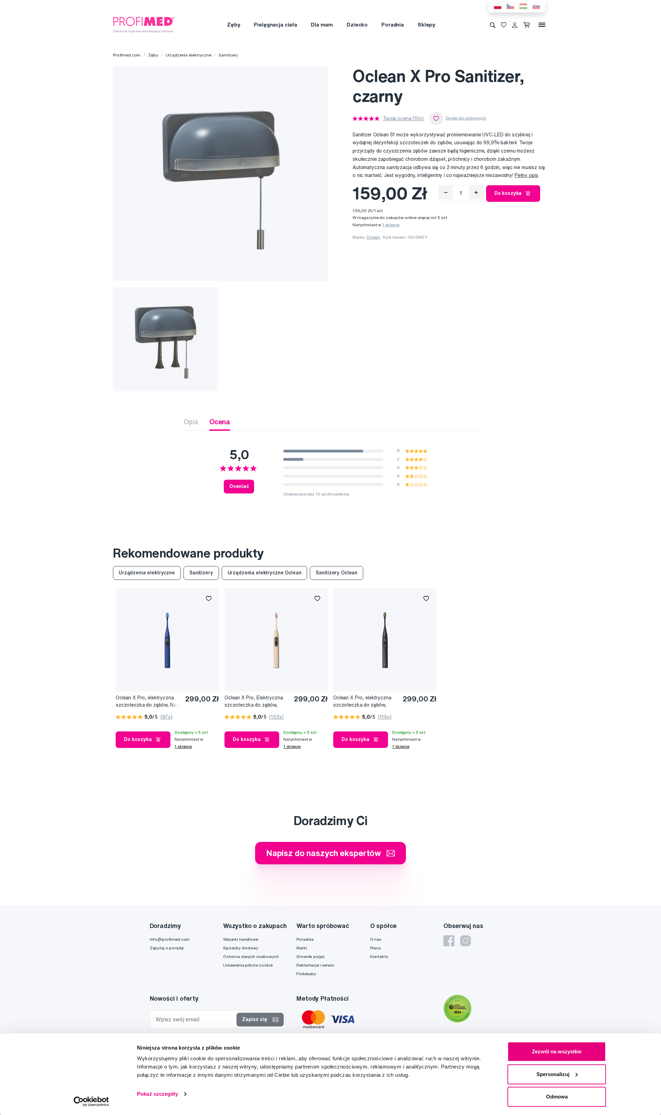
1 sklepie (390, 224)
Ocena (219, 421)
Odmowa (557, 1097)
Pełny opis (526, 175)
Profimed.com (126, 55)
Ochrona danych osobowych (251, 956)
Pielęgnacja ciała (275, 24)
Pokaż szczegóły (157, 1094)
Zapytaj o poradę (166, 948)
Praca (375, 948)
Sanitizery (228, 55)
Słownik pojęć (310, 956)
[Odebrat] (446, 192)
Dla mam (322, 24)
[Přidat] (476, 192)
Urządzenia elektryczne (188, 55)
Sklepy (426, 24)
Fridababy (306, 973)
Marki (301, 948)
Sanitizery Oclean (336, 572)
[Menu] (542, 25)
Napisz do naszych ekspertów (323, 853)
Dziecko (357, 24)
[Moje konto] (515, 24)
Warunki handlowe (240, 939)
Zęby (233, 24)
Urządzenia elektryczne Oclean (265, 572)
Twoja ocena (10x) (403, 118)
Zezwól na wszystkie (556, 1051)
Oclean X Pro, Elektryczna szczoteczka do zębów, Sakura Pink (253, 701)
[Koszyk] (528, 25)
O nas (375, 939)
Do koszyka (508, 193)
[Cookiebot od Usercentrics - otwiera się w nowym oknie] (91, 1101)
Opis (190, 421)
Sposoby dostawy (240, 948)
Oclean (373, 237)
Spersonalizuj (552, 1074)
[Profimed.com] (144, 24)
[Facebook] (448, 940)
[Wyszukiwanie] (493, 24)
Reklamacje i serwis (315, 965)
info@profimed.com (170, 939)
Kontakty (379, 956)
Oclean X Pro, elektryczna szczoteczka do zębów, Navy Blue (148, 701)
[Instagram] (465, 940)
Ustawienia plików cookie (248, 965)
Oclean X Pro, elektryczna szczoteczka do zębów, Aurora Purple (362, 701)
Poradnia (392, 24)
